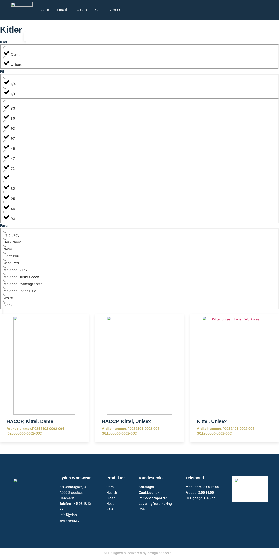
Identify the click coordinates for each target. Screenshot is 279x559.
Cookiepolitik (149, 492)
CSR (142, 509)
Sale (109, 509)
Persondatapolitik (153, 498)
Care (110, 487)
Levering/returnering (155, 504)
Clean (110, 498)
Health (111, 492)
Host (110, 504)
